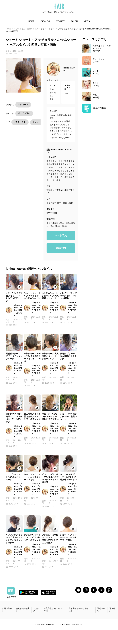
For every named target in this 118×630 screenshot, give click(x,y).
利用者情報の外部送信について (80, 609)
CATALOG (45, 21)
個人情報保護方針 (23, 609)
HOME (31, 21)
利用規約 (36, 609)
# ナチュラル (24, 113)
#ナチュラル (20, 122)
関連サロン (101, 609)
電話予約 (61, 248)
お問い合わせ (7, 609)
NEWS (87, 21)
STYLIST (60, 21)
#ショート (37, 122)
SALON (74, 21)
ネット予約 (61, 235)
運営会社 (112, 609)
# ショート (23, 104)
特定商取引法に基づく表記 (54, 609)
